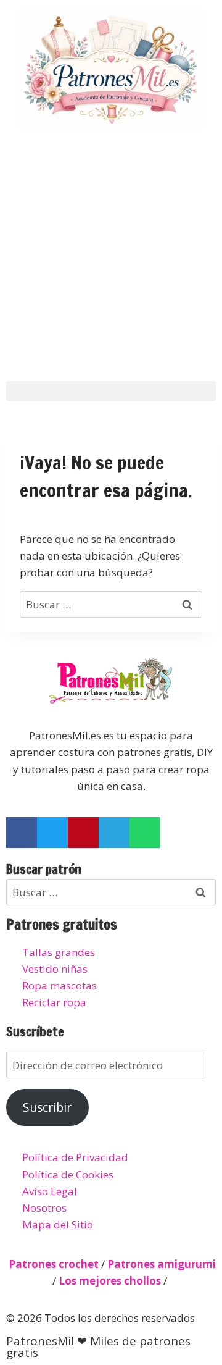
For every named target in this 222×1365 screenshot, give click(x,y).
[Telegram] (114, 832)
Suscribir (47, 1107)
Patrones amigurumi (161, 1264)
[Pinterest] (83, 832)
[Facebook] (21, 832)
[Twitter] (52, 832)
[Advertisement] (111, 253)
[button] (111, 391)
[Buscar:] (111, 604)
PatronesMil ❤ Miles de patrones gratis (98, 1347)
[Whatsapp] (145, 832)
